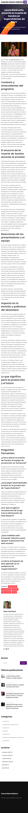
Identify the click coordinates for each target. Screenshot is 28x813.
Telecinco (15, 589)
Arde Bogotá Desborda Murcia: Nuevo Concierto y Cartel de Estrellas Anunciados (15, 695)
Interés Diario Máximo (13, 2)
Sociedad (6, 728)
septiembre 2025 (7, 761)
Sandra (14, 592)
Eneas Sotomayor (9, 611)
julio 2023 (5, 768)
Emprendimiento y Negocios (10, 724)
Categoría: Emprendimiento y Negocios (13, 737)
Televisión (6, 734)
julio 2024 (5, 765)
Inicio (13, 25)
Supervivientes (12, 586)
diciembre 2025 (7, 752)
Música (5, 731)
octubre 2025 (6, 758)
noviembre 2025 (7, 755)
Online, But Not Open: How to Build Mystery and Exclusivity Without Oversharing (14, 706)
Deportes (6, 721)
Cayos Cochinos (6, 592)
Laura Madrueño (6, 589)
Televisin (6, 740)
